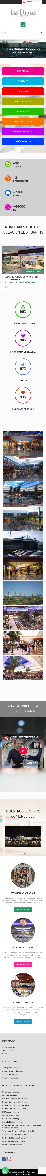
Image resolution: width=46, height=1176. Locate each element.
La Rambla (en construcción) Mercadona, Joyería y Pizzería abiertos (22, 1126)
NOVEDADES (23, 111)
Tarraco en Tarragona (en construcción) (18, 1131)
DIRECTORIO (23, 71)
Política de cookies (23, 1174)
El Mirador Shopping (10, 1111)
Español (28, 1)
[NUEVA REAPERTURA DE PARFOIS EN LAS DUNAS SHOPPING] (23, 260)
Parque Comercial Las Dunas (14, 1108)
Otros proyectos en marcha (13, 1141)
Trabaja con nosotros (11, 1067)
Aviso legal (31, 1172)
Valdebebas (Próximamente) (14, 1134)
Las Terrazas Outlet (10, 1115)
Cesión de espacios (10, 1077)
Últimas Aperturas (28, 282)
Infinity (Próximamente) (12, 1144)
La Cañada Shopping (10, 1091)
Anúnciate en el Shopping (12, 1071)
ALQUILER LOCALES (23, 121)
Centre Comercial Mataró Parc (14, 1098)
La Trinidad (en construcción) (14, 1137)
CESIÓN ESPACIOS (23, 141)
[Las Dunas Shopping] (23, 13)
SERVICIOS (23, 91)
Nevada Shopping (9, 1095)
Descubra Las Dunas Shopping (11, 50)
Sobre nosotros (8, 1047)
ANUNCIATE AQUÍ (23, 101)
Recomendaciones (13, 282)
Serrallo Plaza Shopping (12, 1122)
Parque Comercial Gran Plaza (14, 1101)
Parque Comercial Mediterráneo (15, 1105)
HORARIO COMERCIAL (23, 131)
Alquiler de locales (9, 1074)
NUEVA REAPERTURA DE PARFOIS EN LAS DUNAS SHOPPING (22, 278)
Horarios (6, 1053)
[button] (5, 1170)
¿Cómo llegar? (8, 1050)
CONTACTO (23, 81)
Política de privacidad (16, 1172)
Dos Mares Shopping (10, 1118)
